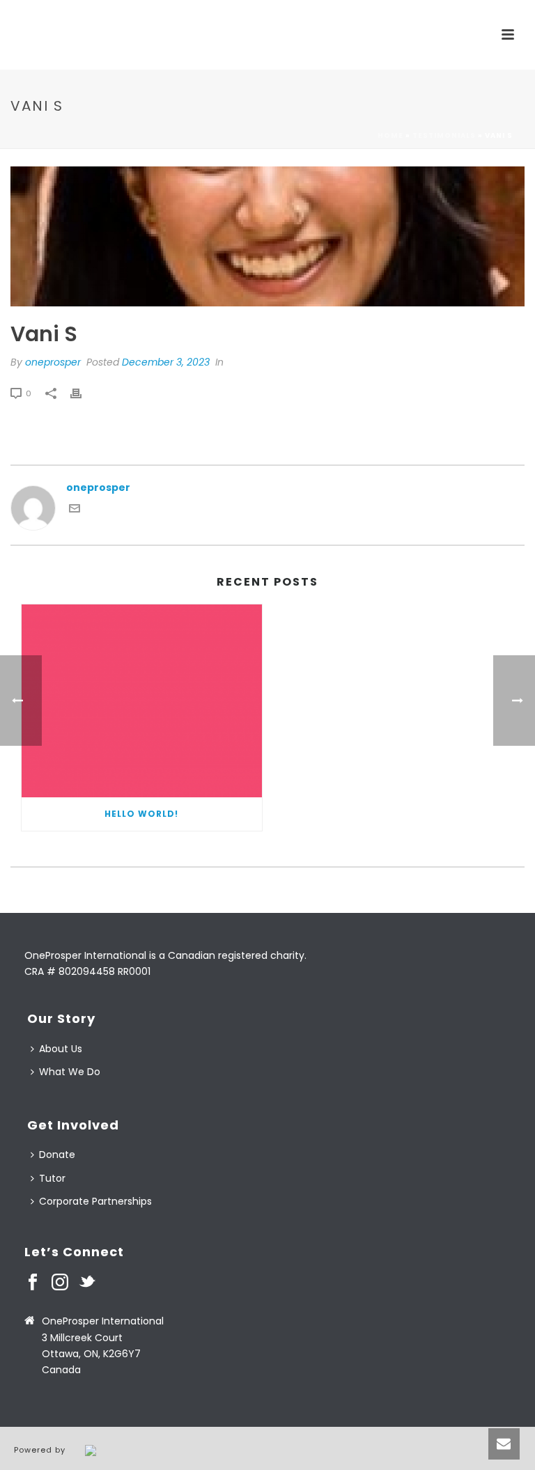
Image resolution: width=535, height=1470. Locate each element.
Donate (57, 1155)
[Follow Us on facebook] (32, 1283)
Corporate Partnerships (95, 1201)
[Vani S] (267, 236)
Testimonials (444, 135)
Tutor (52, 1178)
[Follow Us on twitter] (87, 1283)
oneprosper (53, 362)
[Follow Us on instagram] (60, 1283)
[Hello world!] (142, 700)
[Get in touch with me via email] (74, 510)
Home (390, 135)
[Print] (82, 393)
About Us (60, 1049)
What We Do (69, 1072)
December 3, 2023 (166, 362)
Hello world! (141, 814)
